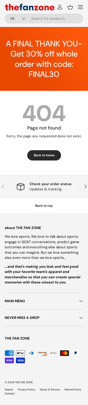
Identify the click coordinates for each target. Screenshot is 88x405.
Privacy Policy (26, 389)
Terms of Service (50, 389)
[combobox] (44, 18)
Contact (10, 393)
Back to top (44, 206)
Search (9, 389)
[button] (70, 7)
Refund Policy (73, 389)
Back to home (44, 155)
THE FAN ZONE (24, 382)
